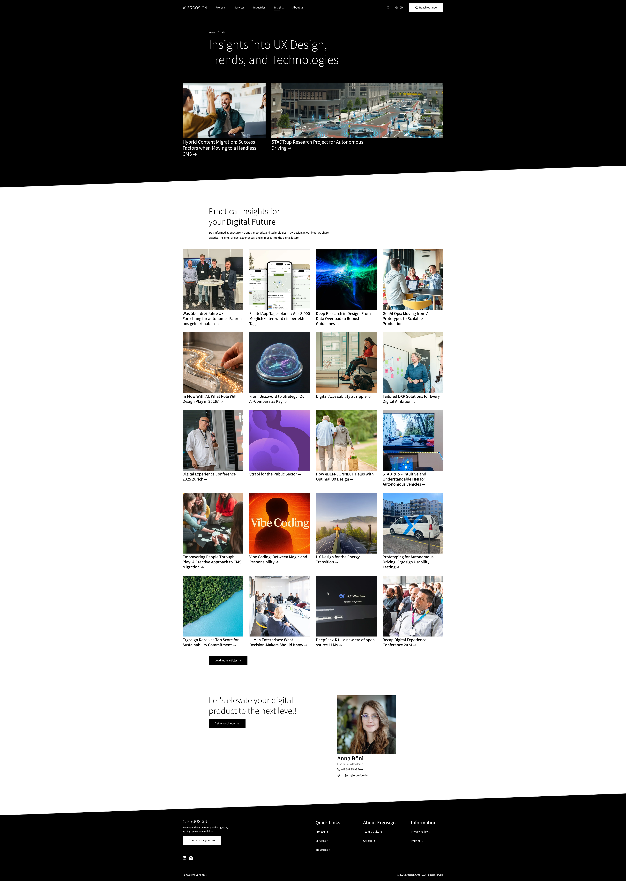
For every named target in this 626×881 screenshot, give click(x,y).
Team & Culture (372, 832)
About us (298, 8)
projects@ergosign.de (354, 776)
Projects (221, 8)
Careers (368, 841)
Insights (279, 8)
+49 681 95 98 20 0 (352, 770)
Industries (259, 8)
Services (239, 8)
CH (401, 8)
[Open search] (387, 7)
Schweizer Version (194, 875)
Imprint (415, 841)
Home (212, 32)
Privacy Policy (419, 832)
